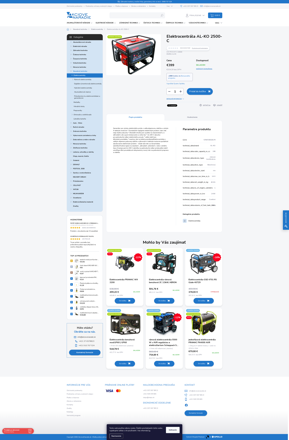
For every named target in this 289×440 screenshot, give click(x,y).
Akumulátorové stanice (82, 92)
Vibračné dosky (79, 106)
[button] (125, 292)
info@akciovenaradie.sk (197, 391)
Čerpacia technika (80, 59)
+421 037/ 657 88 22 (150, 408)
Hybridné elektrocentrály (83, 88)
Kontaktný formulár (84, 352)
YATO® (75, 189)
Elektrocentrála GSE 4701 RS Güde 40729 (203, 281)
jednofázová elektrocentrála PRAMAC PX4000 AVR (202, 341)
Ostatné (76, 160)
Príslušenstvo (78, 181)
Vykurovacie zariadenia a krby (84, 135)
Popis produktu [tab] (135, 117)
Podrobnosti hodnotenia (200, 48)
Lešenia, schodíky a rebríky (83, 152)
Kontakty (152, 6)
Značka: (171, 54)
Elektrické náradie (80, 46)
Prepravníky (78, 110)
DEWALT (76, 164)
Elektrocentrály (79, 75)
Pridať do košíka (197, 91)
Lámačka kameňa (80, 119)
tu (149, 430)
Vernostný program (73, 415)
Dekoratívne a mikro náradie (84, 140)
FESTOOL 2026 (78, 169)
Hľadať (162, 15)
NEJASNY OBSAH (79, 177)
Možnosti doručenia (204, 69)
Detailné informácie (174, 99)
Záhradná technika (80, 50)
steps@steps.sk (148, 397)
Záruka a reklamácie (138, 6)
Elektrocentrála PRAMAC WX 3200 (124, 281)
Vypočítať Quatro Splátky (176, 84)
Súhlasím (173, 430)
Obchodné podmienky (74, 6)
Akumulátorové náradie (82, 42)
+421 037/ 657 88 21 (150, 390)
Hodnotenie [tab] (192, 117)
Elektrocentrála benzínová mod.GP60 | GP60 (122, 341)
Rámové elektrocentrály (82, 79)
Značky (75, 206)
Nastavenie (116, 436)
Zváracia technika (79, 131)
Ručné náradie (78, 127)
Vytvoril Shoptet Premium (195, 437)
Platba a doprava (121, 6)
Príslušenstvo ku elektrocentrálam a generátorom (87, 97)
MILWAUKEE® (78, 194)
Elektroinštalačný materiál (83, 202)
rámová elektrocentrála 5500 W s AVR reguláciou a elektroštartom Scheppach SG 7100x (163, 342)
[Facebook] (186, 405)
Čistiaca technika (79, 55)
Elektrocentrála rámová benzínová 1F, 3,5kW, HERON (163, 281)
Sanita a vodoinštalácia (82, 173)
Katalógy (70, 412)
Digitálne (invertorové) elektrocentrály (88, 84)
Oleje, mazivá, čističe (81, 156)
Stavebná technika (80, 71)
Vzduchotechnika (79, 63)
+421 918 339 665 (149, 394)
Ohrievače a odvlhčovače (82, 115)
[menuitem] (80, 23)
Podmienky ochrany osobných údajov (99, 6)
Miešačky (77, 102)
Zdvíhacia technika (80, 148)
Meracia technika (79, 67)
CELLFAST (77, 185)
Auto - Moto (77, 123)
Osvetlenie (77, 198)
